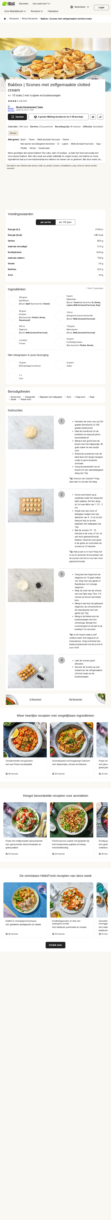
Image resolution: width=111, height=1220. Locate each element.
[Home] (4, 19)
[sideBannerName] (55, 190)
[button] (80, 7)
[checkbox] (9, 101)
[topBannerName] (55, 30)
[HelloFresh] (8, 4)
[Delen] (100, 117)
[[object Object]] (93, 117)
